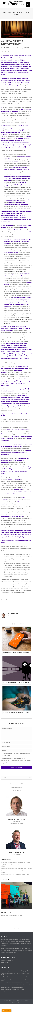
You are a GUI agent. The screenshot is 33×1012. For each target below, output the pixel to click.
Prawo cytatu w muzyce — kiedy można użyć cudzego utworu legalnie (16, 871)
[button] (14, 928)
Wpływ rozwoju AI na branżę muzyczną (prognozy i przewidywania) (13, 990)
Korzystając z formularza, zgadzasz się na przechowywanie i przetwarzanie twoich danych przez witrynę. (16, 761)
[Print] (9, 51)
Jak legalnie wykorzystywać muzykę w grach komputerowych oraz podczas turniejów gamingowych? (17, 712)
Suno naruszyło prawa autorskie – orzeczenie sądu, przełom (17, 652)
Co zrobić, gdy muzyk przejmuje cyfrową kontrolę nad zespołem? (16, 985)
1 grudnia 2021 (25, 48)
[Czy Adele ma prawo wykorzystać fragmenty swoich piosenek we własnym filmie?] (16, 668)
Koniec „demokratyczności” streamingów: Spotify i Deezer (15, 874)
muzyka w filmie (5, 608)
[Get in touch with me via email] (8, 616)
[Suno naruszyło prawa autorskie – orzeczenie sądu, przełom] (16, 639)
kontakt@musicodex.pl (16, 787)
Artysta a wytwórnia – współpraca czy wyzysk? (12, 987)
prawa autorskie (13, 608)
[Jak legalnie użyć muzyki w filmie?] (16, 29)
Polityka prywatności (16, 1002)
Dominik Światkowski (9, 48)
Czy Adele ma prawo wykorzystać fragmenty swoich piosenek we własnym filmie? (17, 682)
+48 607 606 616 (16, 790)
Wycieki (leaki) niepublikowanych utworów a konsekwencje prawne (15, 865)
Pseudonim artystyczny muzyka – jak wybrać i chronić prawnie (16, 868)
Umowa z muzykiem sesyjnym (15, 271)
